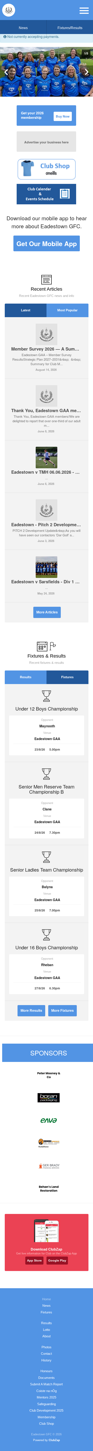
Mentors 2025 (46, 1397)
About (46, 1336)
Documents (46, 1378)
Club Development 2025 (46, 1410)
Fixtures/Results (70, 28)
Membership (46, 1417)
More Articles (47, 612)
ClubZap (54, 1440)
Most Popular (67, 310)
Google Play (57, 1260)
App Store (34, 1260)
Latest (25, 310)
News (23, 28)
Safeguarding (46, 1404)
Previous (6, 71)
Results (25, 677)
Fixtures (67, 677)
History (46, 1360)
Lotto (46, 1330)
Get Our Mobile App (46, 243)
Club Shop (46, 1423)
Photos (46, 1347)
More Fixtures (62, 1010)
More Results (31, 1010)
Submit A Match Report (46, 1384)
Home (46, 1299)
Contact (46, 1353)
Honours (46, 1371)
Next (86, 71)
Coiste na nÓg (46, 1391)
